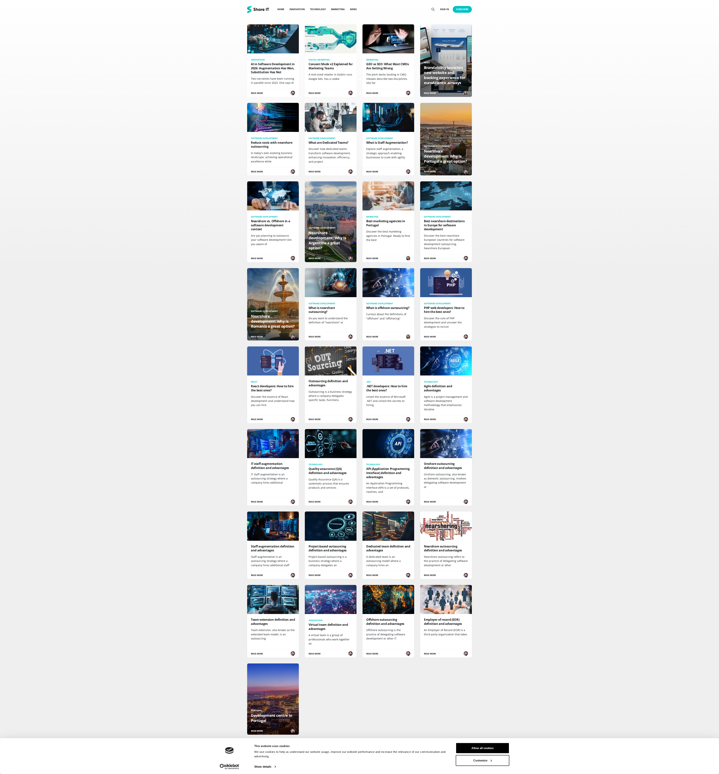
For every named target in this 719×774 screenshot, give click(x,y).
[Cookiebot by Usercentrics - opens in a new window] (229, 767)
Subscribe (462, 9)
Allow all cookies (482, 748)
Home (280, 9)
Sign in (444, 9)
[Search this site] (433, 9)
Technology (318, 9)
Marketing (338, 9)
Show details (262, 766)
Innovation (297, 9)
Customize (480, 760)
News (353, 9)
